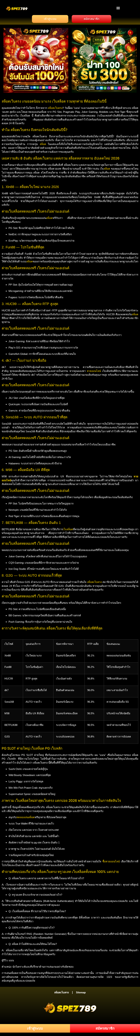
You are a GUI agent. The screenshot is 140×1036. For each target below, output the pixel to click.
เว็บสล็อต (68, 529)
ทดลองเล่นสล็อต (26, 817)
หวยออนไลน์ (94, 371)
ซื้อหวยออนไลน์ (111, 861)
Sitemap (81, 992)
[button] (118, 8)
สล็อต (43, 144)
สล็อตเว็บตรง (55, 107)
